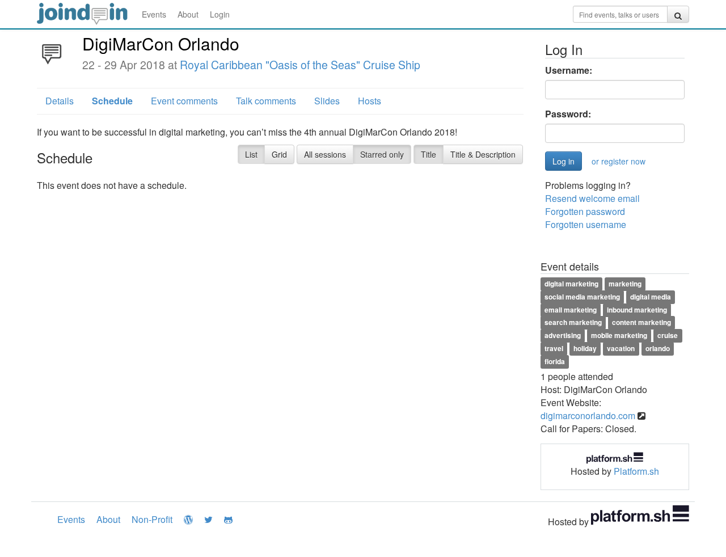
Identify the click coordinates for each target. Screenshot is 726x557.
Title (428, 154)
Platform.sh (636, 471)
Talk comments (266, 100)
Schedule (112, 100)
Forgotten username (585, 224)
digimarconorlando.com (588, 415)
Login (220, 14)
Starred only (382, 154)
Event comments (184, 100)
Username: (568, 70)
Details (59, 100)
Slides (327, 100)
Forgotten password (585, 211)
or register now (618, 161)
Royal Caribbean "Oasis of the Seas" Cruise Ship (300, 65)
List (251, 154)
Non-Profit (152, 519)
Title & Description (483, 154)
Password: (568, 114)
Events (154, 14)
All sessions (325, 154)
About (188, 14)
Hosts (369, 100)
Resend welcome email (592, 198)
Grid (279, 154)
